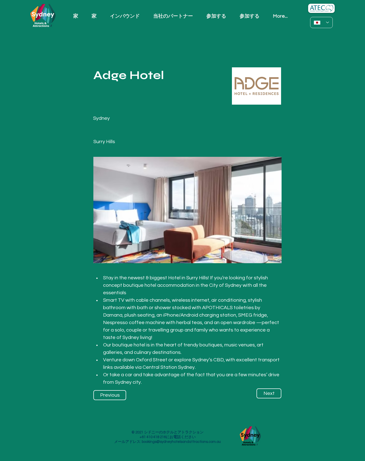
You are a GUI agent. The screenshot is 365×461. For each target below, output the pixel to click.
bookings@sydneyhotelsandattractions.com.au (181, 442)
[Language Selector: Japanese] (321, 22)
